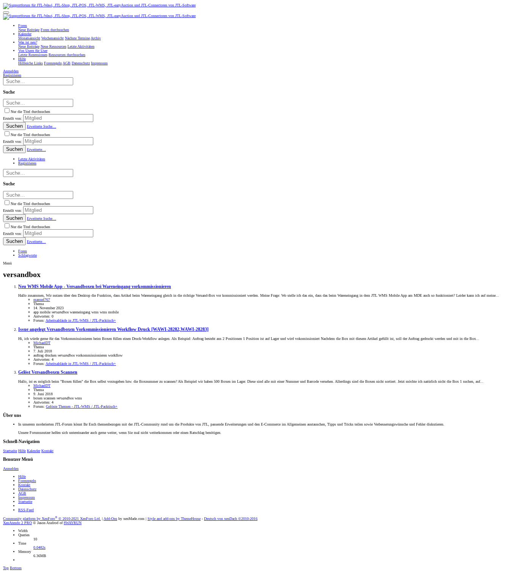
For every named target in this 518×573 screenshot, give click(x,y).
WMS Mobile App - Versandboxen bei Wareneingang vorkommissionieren (94, 286)
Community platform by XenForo (52, 519)
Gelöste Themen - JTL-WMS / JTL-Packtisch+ (82, 406)
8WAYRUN (73, 523)
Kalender (33, 451)
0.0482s (39, 547)
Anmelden (11, 469)
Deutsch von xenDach (230, 519)
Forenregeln (27, 481)
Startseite (10, 451)
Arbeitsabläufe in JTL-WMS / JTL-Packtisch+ (81, 320)
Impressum (26, 497)
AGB (22, 493)
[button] (6, 12)
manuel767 (41, 299)
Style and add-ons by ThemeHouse (174, 519)
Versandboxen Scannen (47, 372)
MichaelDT (41, 343)
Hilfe (22, 451)
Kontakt (47, 451)
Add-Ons (110, 519)
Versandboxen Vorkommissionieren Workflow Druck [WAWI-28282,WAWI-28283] (113, 329)
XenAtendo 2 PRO (17, 523)
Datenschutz (27, 489)
